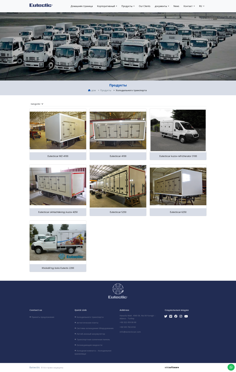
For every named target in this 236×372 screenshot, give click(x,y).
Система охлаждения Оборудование (94, 328)
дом (93, 90)
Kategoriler (36, 104)
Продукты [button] (127, 6)
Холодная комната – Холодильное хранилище (93, 352)
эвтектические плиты (86, 322)
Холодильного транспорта (89, 317)
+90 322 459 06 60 (128, 322)
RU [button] (201, 6)
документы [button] (161, 6)
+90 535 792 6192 (128, 327)
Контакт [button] (188, 6)
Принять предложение (42, 317)
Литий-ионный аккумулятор (90, 333)
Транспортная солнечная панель (92, 339)
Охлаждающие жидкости (88, 344)
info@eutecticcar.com (130, 332)
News (176, 6)
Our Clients (144, 6)
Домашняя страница (82, 6)
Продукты (105, 90)
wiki (172, 367)
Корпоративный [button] (106, 6)
